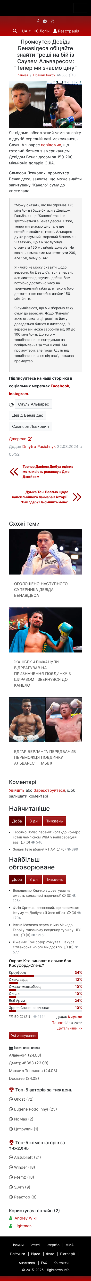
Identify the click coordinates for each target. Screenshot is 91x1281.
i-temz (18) (23, 1177)
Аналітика (27, 1263)
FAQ (44, 1263)
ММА (70, 1245)
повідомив (51, 144)
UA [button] (24, 31)
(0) (28, 842)
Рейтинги (17, 1254)
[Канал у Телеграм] (45, 21)
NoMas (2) (23, 1119)
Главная (22, 75)
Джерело (18, 438)
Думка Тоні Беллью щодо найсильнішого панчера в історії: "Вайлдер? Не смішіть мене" (40, 497)
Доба (17, 821)
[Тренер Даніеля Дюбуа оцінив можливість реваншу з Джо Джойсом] (14, 471)
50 (16, 1016)
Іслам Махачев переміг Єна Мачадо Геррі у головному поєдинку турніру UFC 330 (47, 930)
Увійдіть (17, 790)
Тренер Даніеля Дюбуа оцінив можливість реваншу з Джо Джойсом (48, 471)
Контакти (61, 1263)
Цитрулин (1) (25, 1129)
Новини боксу (44, 75)
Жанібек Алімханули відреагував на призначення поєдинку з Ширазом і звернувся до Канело (42, 674)
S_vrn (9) (21, 1187)
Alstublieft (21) (27, 1157)
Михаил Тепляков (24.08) (33, 1070)
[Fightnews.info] (45, 8)
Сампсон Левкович (30, 426)
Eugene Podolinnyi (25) (35, 1109)
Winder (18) (24, 1167)
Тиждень (54, 821)
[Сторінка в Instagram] (52, 21)
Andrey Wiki (26, 1218)
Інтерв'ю (52, 1245)
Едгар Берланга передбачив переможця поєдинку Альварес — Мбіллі (45, 757)
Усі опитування (23, 1035)
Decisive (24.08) (24, 1078)
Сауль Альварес (33, 404)
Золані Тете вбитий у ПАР (34, 849)
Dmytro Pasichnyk (39, 446)
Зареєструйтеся (49, 790)
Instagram (18, 393)
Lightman (23, 1225)
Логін (44, 31)
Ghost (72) (23, 1099)
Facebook (60, 386)
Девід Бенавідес (27, 415)
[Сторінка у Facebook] (38, 21)
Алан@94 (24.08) (25, 1055)
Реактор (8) (25, 1197)
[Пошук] (15, 30)
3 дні (34, 821)
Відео (35, 1254)
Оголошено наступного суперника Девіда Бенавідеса (41, 589)
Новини (17, 1245)
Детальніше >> (69, 1028)
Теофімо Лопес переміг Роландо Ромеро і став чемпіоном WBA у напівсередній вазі (46, 837)
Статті (35, 1245)
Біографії (67, 1254)
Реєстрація (68, 31)
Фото (50, 1254)
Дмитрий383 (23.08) (29, 1062)
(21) (26, 1016)
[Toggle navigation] (80, 8)
